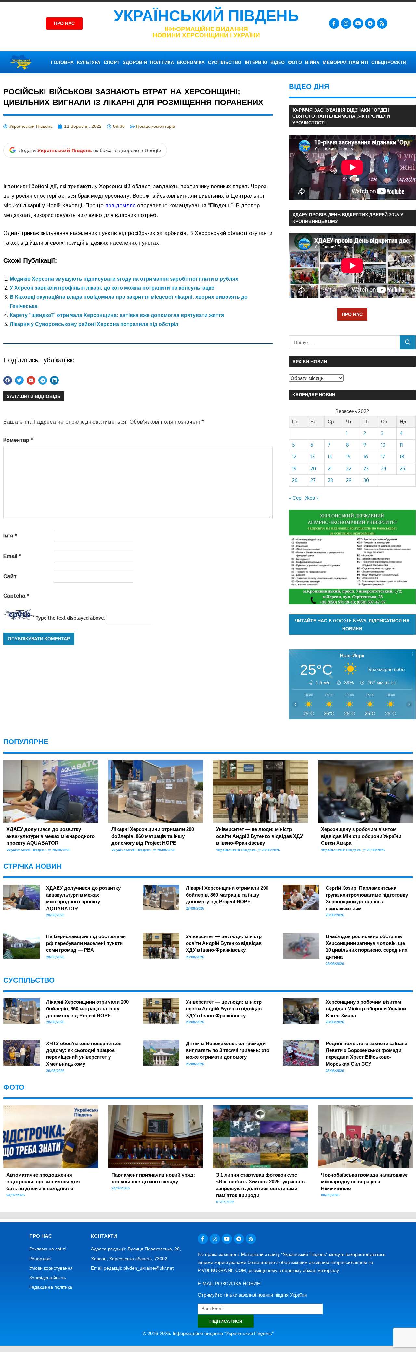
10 (383, 445)
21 (330, 468)
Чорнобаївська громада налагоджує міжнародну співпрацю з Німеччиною (364, 1181)
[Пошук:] (344, 342)
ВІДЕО (277, 62)
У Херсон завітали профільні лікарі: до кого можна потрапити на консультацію (112, 288)
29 (349, 480)
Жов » (311, 498)
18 (402, 456)
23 (366, 468)
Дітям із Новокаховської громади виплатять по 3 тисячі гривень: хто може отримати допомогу (227, 1050)
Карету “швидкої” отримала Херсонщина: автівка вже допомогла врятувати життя (117, 315)
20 (313, 468)
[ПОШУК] (408, 342)
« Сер (295, 498)
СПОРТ (112, 62)
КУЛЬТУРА (88, 62)
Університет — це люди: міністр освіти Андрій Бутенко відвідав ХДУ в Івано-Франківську (259, 836)
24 (383, 468)
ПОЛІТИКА (162, 62)
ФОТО (295, 62)
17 (383, 456)
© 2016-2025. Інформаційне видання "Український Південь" (208, 1333)
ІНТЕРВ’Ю (256, 62)
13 (312, 456)
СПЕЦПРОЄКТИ (388, 62)
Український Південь (206, 15)
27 (313, 480)
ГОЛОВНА (62, 62)
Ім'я (10, 536)
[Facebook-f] (334, 23)
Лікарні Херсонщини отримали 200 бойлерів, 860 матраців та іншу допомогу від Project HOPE (152, 836)
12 (294, 456)
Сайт (10, 576)
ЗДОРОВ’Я (135, 62)
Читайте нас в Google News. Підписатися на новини (352, 624)
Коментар (18, 440)
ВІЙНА (312, 62)
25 (402, 468)
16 (365, 456)
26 (295, 480)
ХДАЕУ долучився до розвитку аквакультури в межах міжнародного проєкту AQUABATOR (50, 836)
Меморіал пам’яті (345, 62)
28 (330, 480)
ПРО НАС (352, 314)
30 (366, 480)
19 (294, 468)
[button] (7, 380)
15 (348, 456)
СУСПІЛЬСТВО (224, 62)
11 (401, 445)
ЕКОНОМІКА (191, 62)
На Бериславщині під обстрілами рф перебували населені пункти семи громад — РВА (86, 943)
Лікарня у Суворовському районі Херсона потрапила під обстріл (94, 324)
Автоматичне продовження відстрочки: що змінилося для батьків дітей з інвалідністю (43, 1181)
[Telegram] (370, 23)
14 (330, 456)
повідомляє (120, 205)
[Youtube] (358, 23)
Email (12, 556)
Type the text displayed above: (70, 618)
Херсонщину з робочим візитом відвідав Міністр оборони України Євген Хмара (361, 836)
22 (348, 468)
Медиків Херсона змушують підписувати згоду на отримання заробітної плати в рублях (124, 279)
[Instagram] (346, 23)
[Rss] (382, 23)
